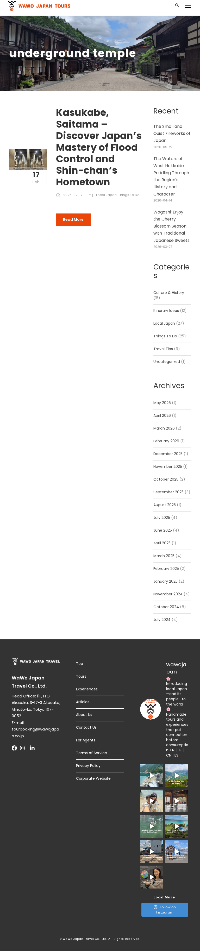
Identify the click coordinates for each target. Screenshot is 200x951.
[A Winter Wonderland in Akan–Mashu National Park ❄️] (176, 851)
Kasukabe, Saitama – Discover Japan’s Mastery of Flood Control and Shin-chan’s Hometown (99, 147)
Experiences (87, 689)
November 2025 (167, 466)
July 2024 (162, 619)
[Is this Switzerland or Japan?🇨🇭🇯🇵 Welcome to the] (176, 775)
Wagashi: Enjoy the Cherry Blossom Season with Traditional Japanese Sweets (171, 226)
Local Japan (106, 194)
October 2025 (165, 479)
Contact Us (86, 727)
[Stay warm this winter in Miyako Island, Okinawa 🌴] (176, 826)
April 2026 (162, 415)
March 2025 (163, 555)
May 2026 (162, 402)
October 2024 (166, 606)
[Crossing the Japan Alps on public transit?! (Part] (151, 775)
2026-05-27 (163, 147)
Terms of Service (91, 752)
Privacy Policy (88, 765)
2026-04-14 (162, 200)
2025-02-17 (72, 194)
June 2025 (162, 530)
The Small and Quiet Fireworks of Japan (171, 133)
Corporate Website (93, 778)
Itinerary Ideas (166, 310)
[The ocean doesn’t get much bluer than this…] (151, 801)
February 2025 (166, 568)
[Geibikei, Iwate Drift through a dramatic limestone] (151, 826)
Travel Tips (163, 348)
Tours (81, 676)
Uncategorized (166, 361)
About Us (84, 714)
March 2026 (164, 428)
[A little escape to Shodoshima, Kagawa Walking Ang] (151, 851)
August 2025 (164, 504)
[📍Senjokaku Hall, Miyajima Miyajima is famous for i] (176, 801)
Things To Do (129, 194)
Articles (82, 701)
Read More (73, 219)
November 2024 (168, 594)
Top (79, 663)
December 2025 (168, 453)
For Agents (85, 740)
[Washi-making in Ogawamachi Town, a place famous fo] (151, 877)
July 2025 (161, 517)
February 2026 (166, 441)
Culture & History (168, 292)
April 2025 (162, 543)
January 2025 (165, 581)
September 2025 (168, 492)
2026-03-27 (162, 246)
